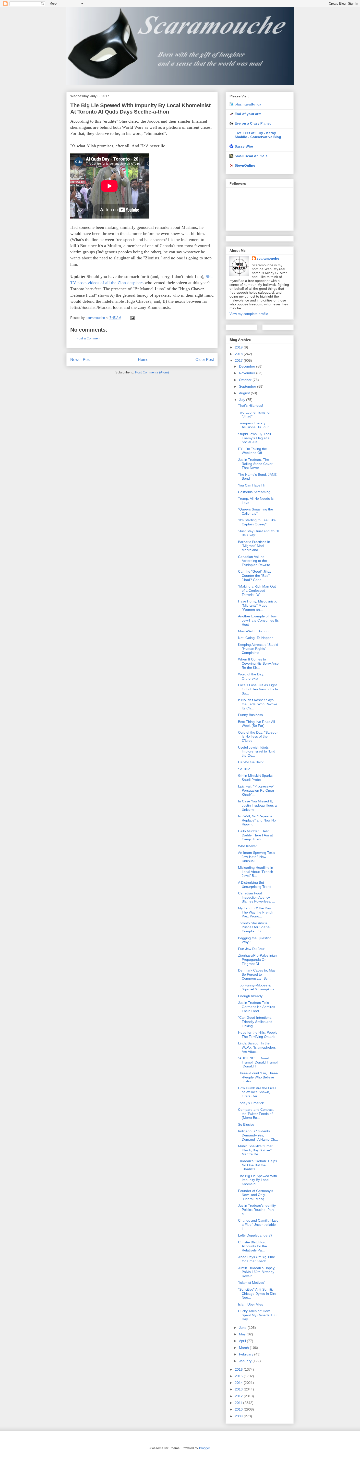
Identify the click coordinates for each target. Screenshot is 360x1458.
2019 (239, 347)
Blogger (204, 1448)
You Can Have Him (252, 485)
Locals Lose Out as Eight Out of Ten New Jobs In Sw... (258, 689)
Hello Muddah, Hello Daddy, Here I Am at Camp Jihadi (255, 835)
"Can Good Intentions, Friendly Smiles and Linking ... (255, 1022)
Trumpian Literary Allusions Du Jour (253, 425)
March (244, 1348)
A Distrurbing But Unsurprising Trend (254, 884)
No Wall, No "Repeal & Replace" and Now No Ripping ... (257, 820)
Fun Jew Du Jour (251, 949)
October (245, 380)
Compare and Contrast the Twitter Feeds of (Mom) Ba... (256, 1114)
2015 (239, 1376)
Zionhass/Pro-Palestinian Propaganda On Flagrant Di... (257, 959)
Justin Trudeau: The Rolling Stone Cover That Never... (255, 464)
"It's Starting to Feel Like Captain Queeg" (257, 522)
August (245, 393)
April (243, 1341)
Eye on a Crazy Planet (253, 123)
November (247, 373)
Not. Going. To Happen (256, 638)
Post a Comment (88, 338)
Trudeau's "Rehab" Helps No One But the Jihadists (257, 1165)
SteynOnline (245, 165)
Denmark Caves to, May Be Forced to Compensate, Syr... (257, 974)
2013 (239, 1389)
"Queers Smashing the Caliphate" (255, 511)
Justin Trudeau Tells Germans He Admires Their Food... (256, 1007)
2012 (239, 1396)
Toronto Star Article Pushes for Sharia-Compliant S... (254, 927)
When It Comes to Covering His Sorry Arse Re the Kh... (258, 663)
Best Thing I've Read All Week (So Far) (256, 724)
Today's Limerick (251, 1103)
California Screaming (254, 492)
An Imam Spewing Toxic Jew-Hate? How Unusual (256, 857)
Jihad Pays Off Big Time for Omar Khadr (256, 1259)
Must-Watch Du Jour (254, 631)
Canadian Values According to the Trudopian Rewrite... (255, 561)
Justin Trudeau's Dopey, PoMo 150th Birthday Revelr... (256, 1272)
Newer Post (80, 360)
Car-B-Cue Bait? (251, 762)
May (243, 1334)
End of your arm (248, 114)
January (245, 1361)
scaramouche (268, 258)
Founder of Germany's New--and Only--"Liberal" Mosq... (255, 1195)
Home (143, 360)
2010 (239, 1409)
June (243, 1328)
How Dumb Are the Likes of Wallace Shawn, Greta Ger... (257, 1092)
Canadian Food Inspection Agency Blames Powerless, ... (256, 897)
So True (244, 769)
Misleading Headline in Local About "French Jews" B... (255, 872)
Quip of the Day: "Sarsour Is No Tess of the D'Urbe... (258, 736)
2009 (239, 1416)
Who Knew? (247, 846)
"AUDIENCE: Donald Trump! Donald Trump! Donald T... (258, 1062)
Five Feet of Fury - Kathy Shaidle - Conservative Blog (258, 135)
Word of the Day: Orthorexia (251, 676)
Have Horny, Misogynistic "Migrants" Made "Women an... (257, 605)
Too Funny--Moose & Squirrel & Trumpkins (256, 987)
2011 (239, 1403)
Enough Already (250, 996)
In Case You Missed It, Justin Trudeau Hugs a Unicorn (257, 805)
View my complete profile (248, 314)
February (246, 1354)
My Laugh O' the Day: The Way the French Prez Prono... (255, 912)
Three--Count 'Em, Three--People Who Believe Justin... (258, 1077)
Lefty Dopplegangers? (255, 1235)
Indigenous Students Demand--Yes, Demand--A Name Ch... (258, 1135)
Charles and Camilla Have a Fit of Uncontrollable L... (258, 1224)
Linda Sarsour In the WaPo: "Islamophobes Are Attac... (257, 1047)
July (242, 400)
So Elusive (246, 1124)
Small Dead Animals (251, 156)
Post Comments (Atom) (152, 372)
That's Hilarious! (250, 405)
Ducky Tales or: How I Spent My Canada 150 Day (257, 1315)
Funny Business (250, 715)
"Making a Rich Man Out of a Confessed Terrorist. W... (257, 590)
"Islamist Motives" (251, 1282)
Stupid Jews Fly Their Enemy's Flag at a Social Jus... (254, 438)
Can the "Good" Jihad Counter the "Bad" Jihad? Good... (255, 575)
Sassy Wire (244, 146)
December (247, 366)
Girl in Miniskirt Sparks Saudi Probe (255, 778)
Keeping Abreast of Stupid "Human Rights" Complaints (258, 649)
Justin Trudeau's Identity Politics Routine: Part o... (257, 1209)
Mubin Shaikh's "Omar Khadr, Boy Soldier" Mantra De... (255, 1150)
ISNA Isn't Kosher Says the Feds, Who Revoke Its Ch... (257, 704)
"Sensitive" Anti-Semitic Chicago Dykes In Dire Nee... (257, 1293)
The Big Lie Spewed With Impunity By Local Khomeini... (257, 1180)
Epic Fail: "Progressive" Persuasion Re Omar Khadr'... (256, 790)
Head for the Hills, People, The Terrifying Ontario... (258, 1034)
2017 (239, 360)
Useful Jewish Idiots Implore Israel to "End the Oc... (256, 751)
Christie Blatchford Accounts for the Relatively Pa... (252, 1246)
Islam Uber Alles (250, 1304)
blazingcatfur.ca (248, 104)
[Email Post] (132, 318)
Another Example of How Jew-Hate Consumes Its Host (258, 620)
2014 (239, 1383)
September (248, 386)
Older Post (204, 360)
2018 (239, 354)
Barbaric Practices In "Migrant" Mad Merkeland (254, 546)
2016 (239, 1369)
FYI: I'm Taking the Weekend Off (252, 451)
